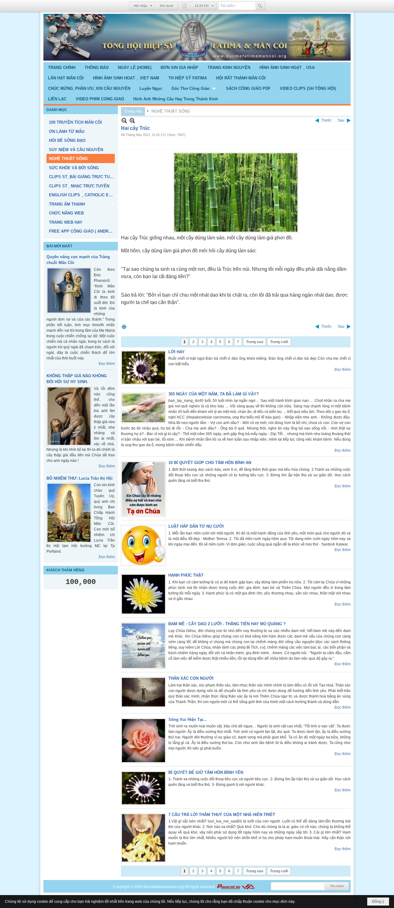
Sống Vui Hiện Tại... (187, 719)
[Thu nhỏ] (124, 120)
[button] (194, 88)
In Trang (124, 326)
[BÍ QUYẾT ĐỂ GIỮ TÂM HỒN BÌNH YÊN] (143, 788)
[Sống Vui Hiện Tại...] (143, 740)
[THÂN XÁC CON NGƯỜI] (143, 692)
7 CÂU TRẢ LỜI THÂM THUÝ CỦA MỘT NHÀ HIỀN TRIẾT (221, 814)
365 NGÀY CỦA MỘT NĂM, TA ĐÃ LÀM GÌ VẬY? (213, 394)
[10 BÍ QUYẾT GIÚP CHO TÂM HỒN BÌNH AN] (143, 489)
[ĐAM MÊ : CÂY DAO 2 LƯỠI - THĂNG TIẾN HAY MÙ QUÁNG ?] (143, 645)
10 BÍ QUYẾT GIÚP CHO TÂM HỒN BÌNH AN (209, 462)
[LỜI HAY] (143, 367)
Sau (341, 120)
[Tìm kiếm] (260, 6)
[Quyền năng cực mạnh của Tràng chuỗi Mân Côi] (68, 290)
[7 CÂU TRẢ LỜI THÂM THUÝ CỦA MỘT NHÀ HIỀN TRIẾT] (143, 838)
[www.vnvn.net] (235, 887)
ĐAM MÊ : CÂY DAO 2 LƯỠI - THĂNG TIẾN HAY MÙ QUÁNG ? (227, 624)
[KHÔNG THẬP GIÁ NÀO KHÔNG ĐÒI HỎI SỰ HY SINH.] (68, 416)
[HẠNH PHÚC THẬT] (143, 594)
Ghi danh (166, 5)
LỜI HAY (176, 352)
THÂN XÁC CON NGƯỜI (191, 678)
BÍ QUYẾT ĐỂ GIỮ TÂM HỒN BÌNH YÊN (205, 772)
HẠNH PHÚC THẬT (185, 575)
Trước (326, 120)
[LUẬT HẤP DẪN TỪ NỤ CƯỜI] (143, 545)
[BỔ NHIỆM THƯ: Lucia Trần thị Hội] (68, 513)
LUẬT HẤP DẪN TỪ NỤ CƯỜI (196, 526)
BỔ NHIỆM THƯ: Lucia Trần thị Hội (79, 478)
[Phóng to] (132, 120)
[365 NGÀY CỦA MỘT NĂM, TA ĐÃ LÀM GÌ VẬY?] (143, 408)
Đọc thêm (107, 364)
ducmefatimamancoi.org (163, 887)
